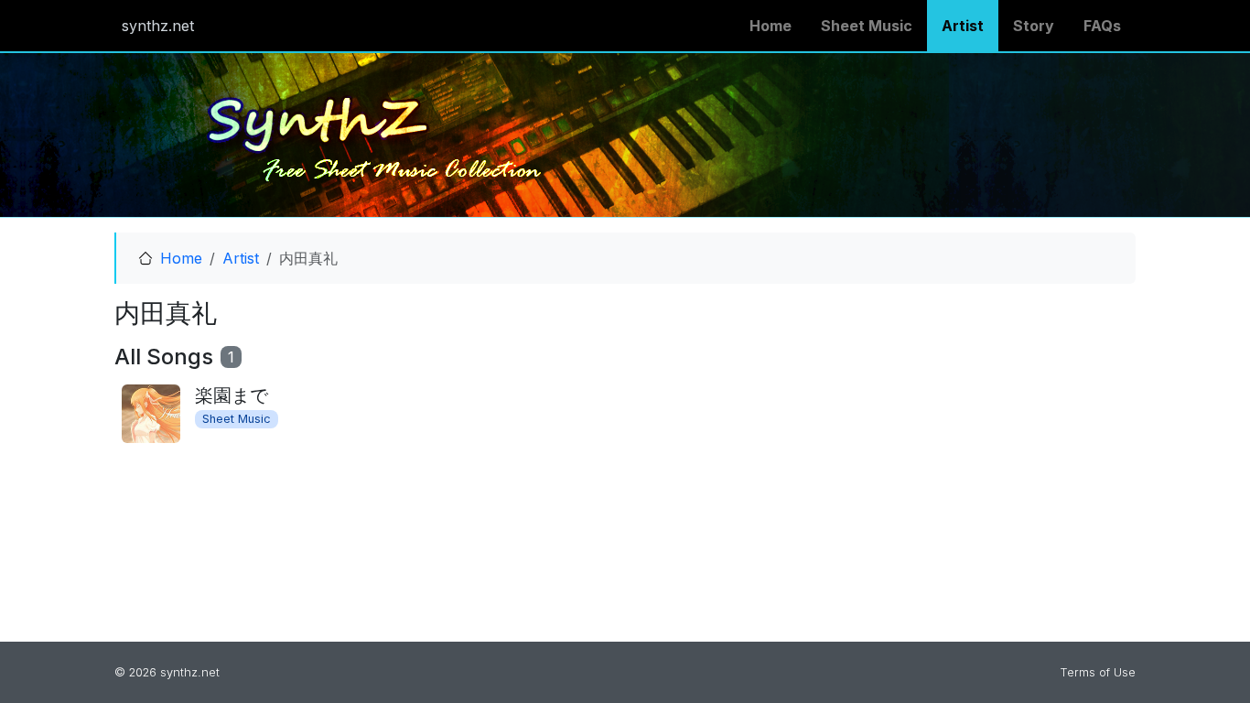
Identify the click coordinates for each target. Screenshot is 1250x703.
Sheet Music (866, 25)
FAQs (1102, 25)
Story (1033, 25)
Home (770, 25)
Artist (963, 25)
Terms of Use (1098, 672)
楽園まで (231, 395)
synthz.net (158, 25)
